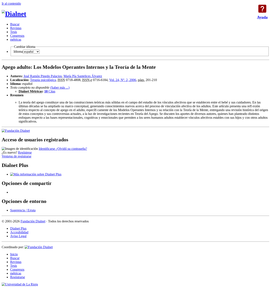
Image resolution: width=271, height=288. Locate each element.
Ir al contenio (11, 3)
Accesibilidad (19, 232)
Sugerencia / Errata (23, 210)
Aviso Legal (18, 236)
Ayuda (262, 8)
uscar (14, 24)
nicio (14, 254)
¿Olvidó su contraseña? (71, 148)
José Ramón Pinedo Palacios (43, 76)
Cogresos (17, 35)
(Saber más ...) (59, 87)
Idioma (18, 51)
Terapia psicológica (43, 80)
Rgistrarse (17, 277)
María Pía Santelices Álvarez (83, 76)
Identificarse (47, 148)
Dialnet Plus (18, 228)
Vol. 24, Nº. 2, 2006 (122, 80)
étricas (15, 39)
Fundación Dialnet (33, 221)
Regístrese (25, 152)
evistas (15, 28)
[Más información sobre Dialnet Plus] (35, 174)
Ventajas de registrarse (16, 156)
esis (13, 32)
